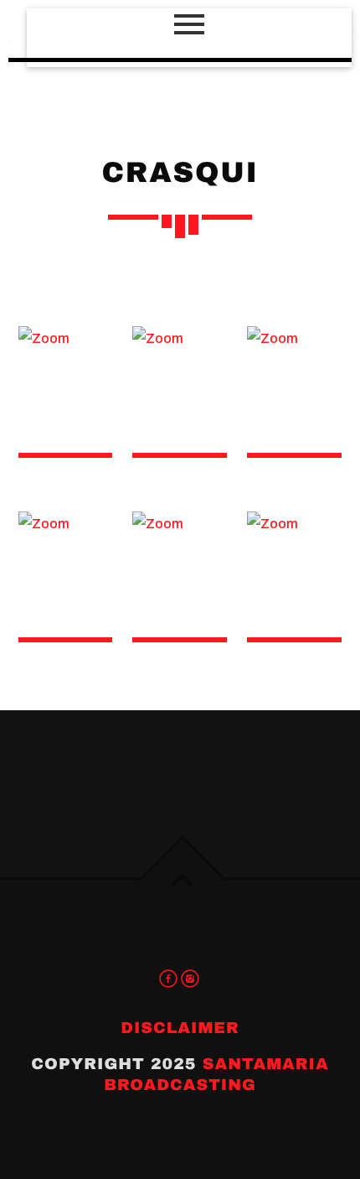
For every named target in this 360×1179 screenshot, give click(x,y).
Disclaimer (180, 1027)
